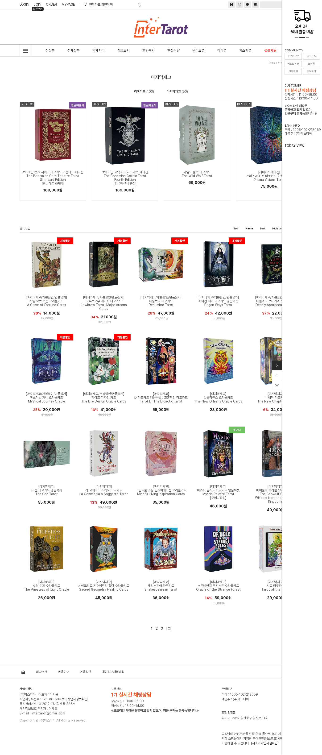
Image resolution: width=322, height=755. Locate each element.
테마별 (222, 50)
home (271, 62)
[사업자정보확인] (77, 699)
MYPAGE (68, 4)
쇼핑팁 (311, 63)
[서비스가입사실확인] (265, 743)
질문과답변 (293, 56)
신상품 (50, 50)
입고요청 (311, 56)
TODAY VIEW (294, 146)
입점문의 (311, 71)
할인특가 (148, 50)
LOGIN (24, 4)
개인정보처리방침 (113, 672)
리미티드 (139, 91)
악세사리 (98, 50)
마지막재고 (174, 91)
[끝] (168, 628)
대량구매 (293, 71)
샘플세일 (270, 50)
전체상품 (73, 50)
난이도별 (198, 50)
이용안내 (63, 672)
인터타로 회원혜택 (101, 4)
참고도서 (123, 50)
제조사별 (245, 50)
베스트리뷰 (293, 63)
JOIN (37, 5)
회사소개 (41, 672)
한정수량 (173, 50)
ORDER (51, 4)
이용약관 (85, 672)
